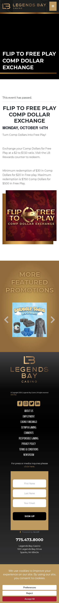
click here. (29, 466)
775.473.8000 (29, 539)
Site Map (13, 394)
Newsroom (28, 455)
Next (53, 320)
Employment (29, 416)
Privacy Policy (29, 444)
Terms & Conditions (28, 449)
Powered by (30, 532)
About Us (28, 411)
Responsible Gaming (29, 438)
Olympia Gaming (28, 427)
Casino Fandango (28, 422)
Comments (29, 433)
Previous (6, 320)
